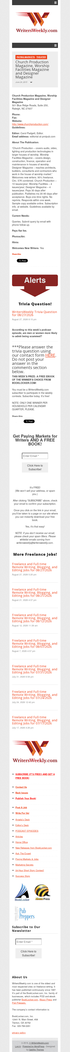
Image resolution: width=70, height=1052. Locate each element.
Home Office (21, 842)
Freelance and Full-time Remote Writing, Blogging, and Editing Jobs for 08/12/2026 (34, 618)
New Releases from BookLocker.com (33, 847)
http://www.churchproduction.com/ (30, 124)
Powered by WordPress (33, 1046)
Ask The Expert (23, 853)
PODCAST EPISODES (26, 830)
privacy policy (19, 1032)
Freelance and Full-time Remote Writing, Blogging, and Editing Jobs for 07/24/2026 (34, 695)
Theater (41, 57)
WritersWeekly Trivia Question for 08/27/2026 (34, 313)
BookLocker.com (30, 999)
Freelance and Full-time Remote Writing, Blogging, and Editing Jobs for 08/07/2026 (34, 643)
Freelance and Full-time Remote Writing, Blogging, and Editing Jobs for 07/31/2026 (34, 669)
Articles (19, 836)
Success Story (22, 876)
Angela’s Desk (22, 819)
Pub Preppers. (19, 1002)
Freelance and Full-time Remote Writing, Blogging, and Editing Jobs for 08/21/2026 (34, 592)
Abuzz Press (45, 999)
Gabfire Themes (36, 1049)
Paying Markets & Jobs (27, 859)
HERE (50, 355)
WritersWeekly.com (39, 1042)
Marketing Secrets (24, 864)
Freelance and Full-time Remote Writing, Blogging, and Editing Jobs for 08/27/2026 (34, 567)
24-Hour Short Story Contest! (29, 870)
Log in (18, 1046)
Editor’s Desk (22, 825)
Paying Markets (26, 57)
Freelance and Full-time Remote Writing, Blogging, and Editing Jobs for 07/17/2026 (34, 720)
